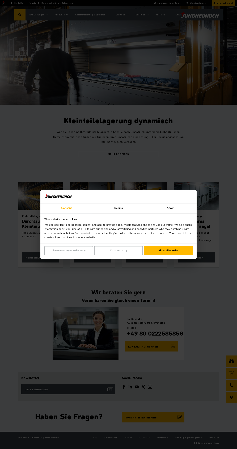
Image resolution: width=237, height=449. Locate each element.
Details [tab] (118, 207)
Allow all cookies (168, 250)
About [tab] (170, 207)
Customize (116, 250)
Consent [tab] (66, 207)
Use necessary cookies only (69, 250)
